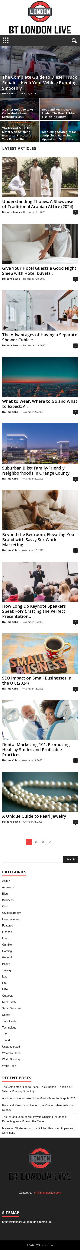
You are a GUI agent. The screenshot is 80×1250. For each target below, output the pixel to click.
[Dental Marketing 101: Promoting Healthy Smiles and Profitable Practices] (40, 720)
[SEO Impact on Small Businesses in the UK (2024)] (40, 653)
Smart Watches (11, 1008)
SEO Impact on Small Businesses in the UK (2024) (36, 680)
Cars (5, 906)
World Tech (9, 1065)
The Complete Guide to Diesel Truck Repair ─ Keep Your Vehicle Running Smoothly (39, 82)
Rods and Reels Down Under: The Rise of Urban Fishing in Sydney (59, 113)
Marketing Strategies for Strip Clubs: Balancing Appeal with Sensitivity (59, 135)
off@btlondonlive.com (47, 1192)
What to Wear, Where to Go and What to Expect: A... (39, 404)
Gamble (7, 944)
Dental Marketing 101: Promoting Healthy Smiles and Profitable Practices (36, 750)
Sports (6, 1014)
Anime (6, 881)
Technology (9, 1027)
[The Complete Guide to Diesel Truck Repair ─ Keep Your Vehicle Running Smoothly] (40, 72)
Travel (6, 1040)
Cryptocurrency (11, 912)
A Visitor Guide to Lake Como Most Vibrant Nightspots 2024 (17, 113)
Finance (7, 932)
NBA (5, 989)
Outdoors (7, 995)
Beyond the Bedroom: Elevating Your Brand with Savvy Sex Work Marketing (39, 540)
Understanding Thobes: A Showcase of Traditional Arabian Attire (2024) (37, 204)
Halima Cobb (10, 411)
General (7, 957)
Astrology (8, 887)
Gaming (7, 951)
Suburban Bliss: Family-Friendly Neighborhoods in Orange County (36, 470)
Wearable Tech (11, 1053)
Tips (4, 1034)
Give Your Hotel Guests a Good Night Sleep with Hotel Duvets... (39, 270)
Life (4, 983)
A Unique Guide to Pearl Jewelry (34, 816)
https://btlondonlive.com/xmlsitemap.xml (27, 1221)
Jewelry (7, 970)
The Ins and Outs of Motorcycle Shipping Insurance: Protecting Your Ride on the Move (34, 1119)
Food (5, 938)
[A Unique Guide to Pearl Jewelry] (40, 792)
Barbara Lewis (11, 212)
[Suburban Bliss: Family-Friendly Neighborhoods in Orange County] (40, 443)
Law (4, 976)
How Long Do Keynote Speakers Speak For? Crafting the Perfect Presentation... (34, 611)
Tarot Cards (9, 1021)
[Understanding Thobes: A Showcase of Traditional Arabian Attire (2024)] (40, 177)
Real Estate (9, 1002)
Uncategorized (11, 1046)
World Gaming (11, 1059)
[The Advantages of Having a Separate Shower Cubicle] (40, 310)
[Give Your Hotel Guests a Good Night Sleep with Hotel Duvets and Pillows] (40, 244)
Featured (7, 925)
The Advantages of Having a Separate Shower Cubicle (39, 337)
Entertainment (10, 919)
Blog (5, 893)
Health (6, 963)
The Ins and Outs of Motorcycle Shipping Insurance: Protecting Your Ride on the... (16, 133)
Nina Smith (9, 93)
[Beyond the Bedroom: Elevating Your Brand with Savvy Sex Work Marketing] (40, 510)
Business (8, 900)
